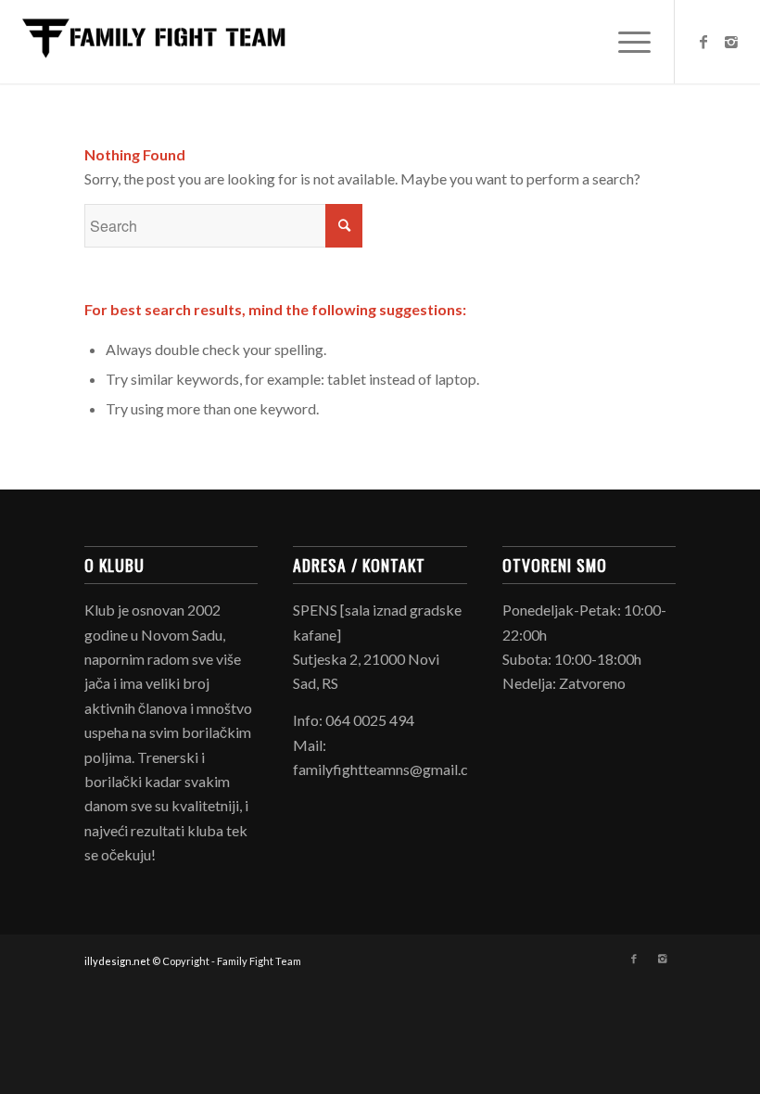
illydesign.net (117, 961)
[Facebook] (703, 42)
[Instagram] (731, 42)
